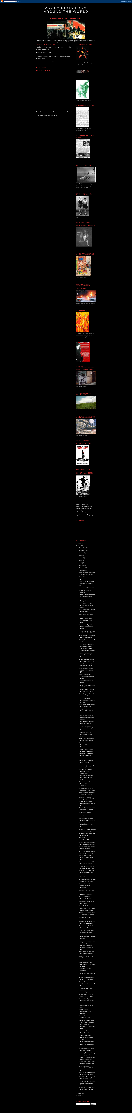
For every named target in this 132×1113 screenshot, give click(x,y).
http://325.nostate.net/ (82, 504)
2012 (79, 543)
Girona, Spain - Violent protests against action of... (86, 824)
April (80, 563)
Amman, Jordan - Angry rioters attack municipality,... (85, 990)
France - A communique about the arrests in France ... (86, 654)
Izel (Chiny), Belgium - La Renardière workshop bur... (86, 947)
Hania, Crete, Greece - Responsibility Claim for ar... (86, 710)
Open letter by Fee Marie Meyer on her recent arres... (86, 777)
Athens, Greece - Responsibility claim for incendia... (86, 1011)
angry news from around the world (66, 9)
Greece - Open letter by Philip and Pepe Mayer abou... (86, 857)
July (80, 555)
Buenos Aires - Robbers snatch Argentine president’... (85, 885)
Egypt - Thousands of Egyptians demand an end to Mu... (87, 700)
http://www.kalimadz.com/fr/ (44, 52)
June (81, 558)
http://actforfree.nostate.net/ (84, 506)
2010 (79, 1093)
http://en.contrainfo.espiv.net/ (84, 508)
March (81, 565)
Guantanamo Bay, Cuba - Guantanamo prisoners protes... (86, 626)
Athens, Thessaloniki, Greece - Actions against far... (86, 728)
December (82, 547)
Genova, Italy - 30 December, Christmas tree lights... (87, 1026)
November (82, 550)
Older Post (70, 112)
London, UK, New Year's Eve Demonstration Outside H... (87, 1083)
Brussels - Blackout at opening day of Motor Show (85, 734)
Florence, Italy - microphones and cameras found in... (87, 936)
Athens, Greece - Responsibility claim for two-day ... (86, 744)
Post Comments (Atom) (50, 115)
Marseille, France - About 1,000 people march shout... (86, 958)
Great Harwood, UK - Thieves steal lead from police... (86, 676)
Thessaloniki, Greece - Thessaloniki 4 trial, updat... (85, 814)
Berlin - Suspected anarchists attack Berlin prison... (86, 1068)
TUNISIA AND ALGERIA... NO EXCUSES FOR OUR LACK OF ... (87, 964)
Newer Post (39, 112)
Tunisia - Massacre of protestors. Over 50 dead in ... (87, 983)
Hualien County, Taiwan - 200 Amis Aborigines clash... (86, 620)
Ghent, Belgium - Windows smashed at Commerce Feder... (86, 717)
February (82, 568)
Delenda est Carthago (85, 894)
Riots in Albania (83, 758)
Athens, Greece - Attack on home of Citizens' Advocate (86, 783)
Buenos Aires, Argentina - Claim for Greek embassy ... (87, 1000)
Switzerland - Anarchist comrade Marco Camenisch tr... (85, 771)
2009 (79, 1095)
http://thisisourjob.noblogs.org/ (84, 515)
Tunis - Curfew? (83, 906)
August (81, 552)
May (80, 560)
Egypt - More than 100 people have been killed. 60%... (86, 605)
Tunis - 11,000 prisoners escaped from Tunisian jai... (86, 670)
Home (55, 112)
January (81, 570)
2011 (79, 545)
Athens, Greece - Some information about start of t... (87, 803)
